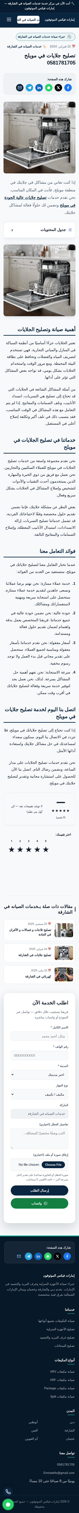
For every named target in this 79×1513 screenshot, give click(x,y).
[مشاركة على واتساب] (48, 87)
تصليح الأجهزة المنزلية (61, 1329)
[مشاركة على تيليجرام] (29, 87)
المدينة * (63, 1066)
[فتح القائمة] (9, 20)
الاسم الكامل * (59, 1027)
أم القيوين (31, 1438)
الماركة (64, 1105)
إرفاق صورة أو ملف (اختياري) (50, 1154)
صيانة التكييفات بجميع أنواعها (56, 1321)
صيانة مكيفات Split (62, 1396)
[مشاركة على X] (58, 87)
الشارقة (70, 1430)
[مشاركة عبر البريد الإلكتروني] (19, 87)
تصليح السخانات (64, 1345)
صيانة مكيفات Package (59, 1388)
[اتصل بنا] (8, 1491)
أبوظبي (33, 1422)
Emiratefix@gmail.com (59, 1473)
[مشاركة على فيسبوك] (68, 87)
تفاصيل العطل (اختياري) (54, 1124)
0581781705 (66, 1464)
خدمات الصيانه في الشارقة (24, 46)
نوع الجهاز (62, 1085)
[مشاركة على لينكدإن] (39, 87)
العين (34, 1430)
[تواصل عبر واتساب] (8, 1504)
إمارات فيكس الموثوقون (60, 19)
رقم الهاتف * (60, 1046)
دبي (72, 1422)
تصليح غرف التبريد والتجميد (57, 1337)
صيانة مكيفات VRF (62, 1380)
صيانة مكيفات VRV (62, 1371)
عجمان (70, 1438)
